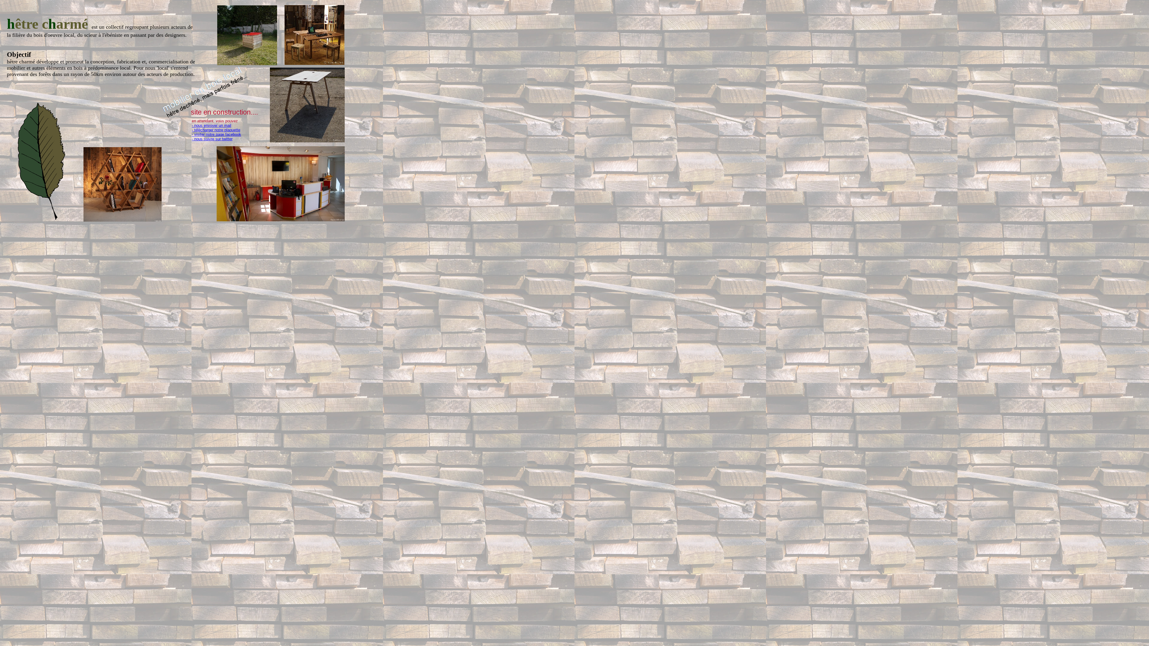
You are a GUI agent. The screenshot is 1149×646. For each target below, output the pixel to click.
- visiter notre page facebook (216, 134)
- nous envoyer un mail (211, 125)
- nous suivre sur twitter (212, 139)
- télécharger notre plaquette (216, 130)
